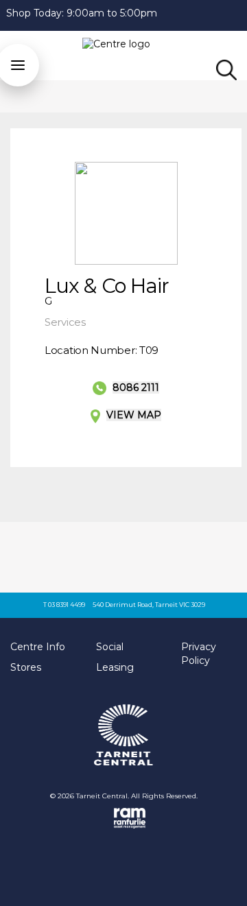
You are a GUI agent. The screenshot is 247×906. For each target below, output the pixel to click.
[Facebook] (241, 14)
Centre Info (37, 647)
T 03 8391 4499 (64, 604)
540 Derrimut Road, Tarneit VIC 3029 (149, 604)
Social (110, 647)
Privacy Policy (198, 654)
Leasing (115, 667)
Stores (25, 667)
